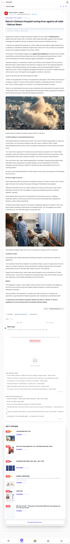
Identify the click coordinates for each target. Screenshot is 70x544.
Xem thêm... (61, 391)
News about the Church (23, 14)
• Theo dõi (34, 14)
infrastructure (53, 36)
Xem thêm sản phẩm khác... (35, 522)
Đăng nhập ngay (35, 341)
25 (7, 319)
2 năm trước (12, 14)
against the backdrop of (40, 54)
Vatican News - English (16, 12)
